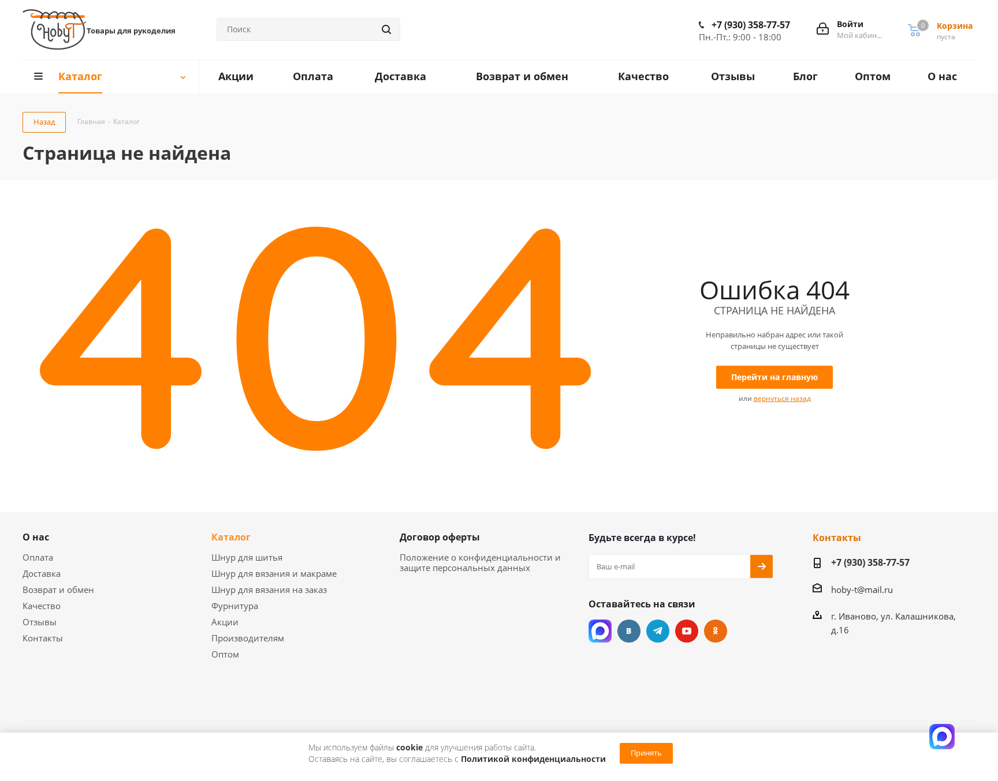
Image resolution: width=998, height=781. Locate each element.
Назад (44, 122)
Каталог (231, 537)
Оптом (225, 654)
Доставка (42, 573)
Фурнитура (234, 605)
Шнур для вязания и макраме (274, 573)
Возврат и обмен (58, 589)
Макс (600, 631)
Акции (225, 622)
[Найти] (386, 29)
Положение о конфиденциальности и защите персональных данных (480, 562)
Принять (646, 753)
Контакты (43, 638)
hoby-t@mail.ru (862, 589)
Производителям (247, 638)
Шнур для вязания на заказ (269, 589)
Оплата (38, 557)
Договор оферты (440, 537)
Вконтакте (628, 631)
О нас (36, 537)
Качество (42, 605)
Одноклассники (715, 631)
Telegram (657, 631)
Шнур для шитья (246, 557)
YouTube (686, 631)
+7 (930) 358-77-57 (751, 24)
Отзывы (40, 622)
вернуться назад (782, 398)
